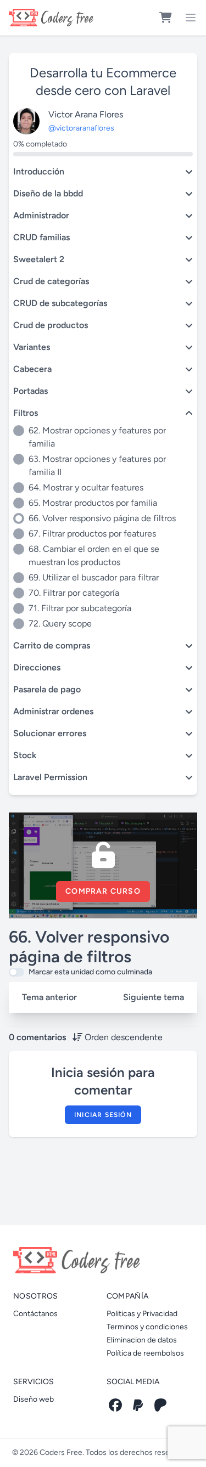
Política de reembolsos (145, 1353)
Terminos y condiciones (147, 1326)
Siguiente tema (153, 997)
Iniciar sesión (103, 1115)
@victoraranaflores (81, 128)
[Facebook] (115, 1405)
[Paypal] (138, 1405)
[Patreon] (160, 1405)
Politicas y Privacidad (142, 1313)
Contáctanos (35, 1313)
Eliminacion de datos (142, 1340)
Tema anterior (49, 997)
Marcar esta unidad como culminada (90, 972)
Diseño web (33, 1399)
